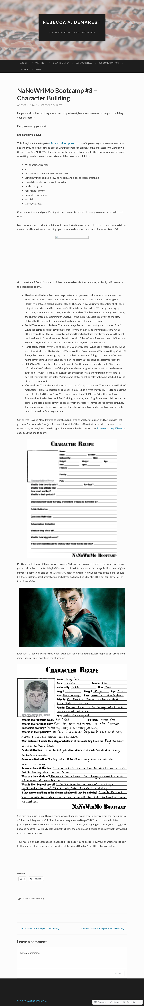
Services (25, 69)
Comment (117, 973)
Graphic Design (60, 63)
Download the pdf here (109, 428)
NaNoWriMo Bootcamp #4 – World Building (104, 928)
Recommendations (109, 63)
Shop (38, 69)
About (23, 63)
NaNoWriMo (29, 898)
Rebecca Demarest (51, 105)
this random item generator (64, 143)
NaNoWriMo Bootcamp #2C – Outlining (38, 928)
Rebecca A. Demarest (72, 22)
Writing (39, 63)
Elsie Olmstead (84, 63)
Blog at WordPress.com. (32, 1001)
